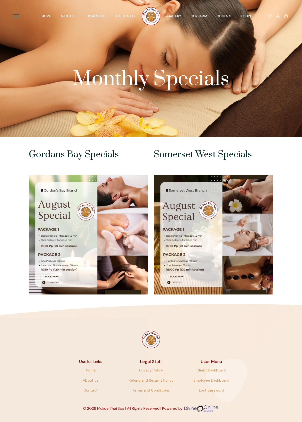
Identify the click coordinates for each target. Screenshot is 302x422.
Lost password (211, 390)
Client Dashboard (211, 370)
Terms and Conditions (151, 390)
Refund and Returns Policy (151, 380)
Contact (91, 390)
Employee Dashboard (211, 380)
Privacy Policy (151, 370)
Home (91, 370)
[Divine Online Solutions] (201, 408)
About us (90, 380)
